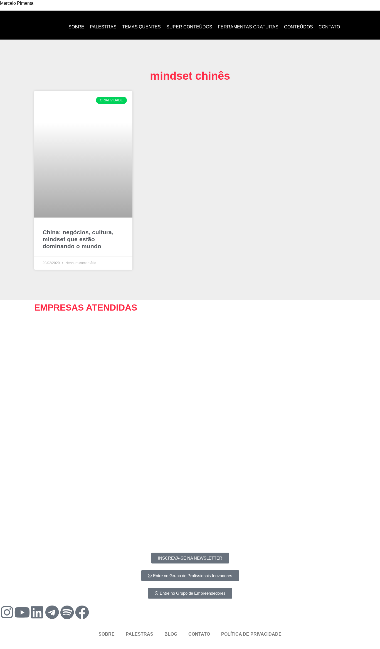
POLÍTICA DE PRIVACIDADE (251, 634)
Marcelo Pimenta (16, 3)
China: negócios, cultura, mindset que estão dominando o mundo (78, 239)
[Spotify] (67, 612)
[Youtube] (22, 612)
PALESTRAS (139, 634)
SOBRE (106, 634)
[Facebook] (82, 612)
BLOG (170, 634)
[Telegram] (52, 612)
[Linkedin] (37, 612)
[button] (39, 338)
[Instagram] (7, 612)
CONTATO (199, 634)
